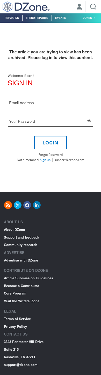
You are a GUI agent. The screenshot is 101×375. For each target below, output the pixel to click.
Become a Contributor (21, 285)
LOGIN (50, 143)
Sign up (45, 160)
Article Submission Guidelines (28, 277)
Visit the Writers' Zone (21, 300)
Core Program (15, 293)
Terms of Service (17, 318)
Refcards (12, 18)
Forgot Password (51, 154)
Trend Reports (37, 18)
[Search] (93, 6)
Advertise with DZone (21, 260)
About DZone (14, 229)
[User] (79, 7)
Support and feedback (21, 237)
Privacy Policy (15, 326)
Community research (20, 244)
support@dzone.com (69, 160)
